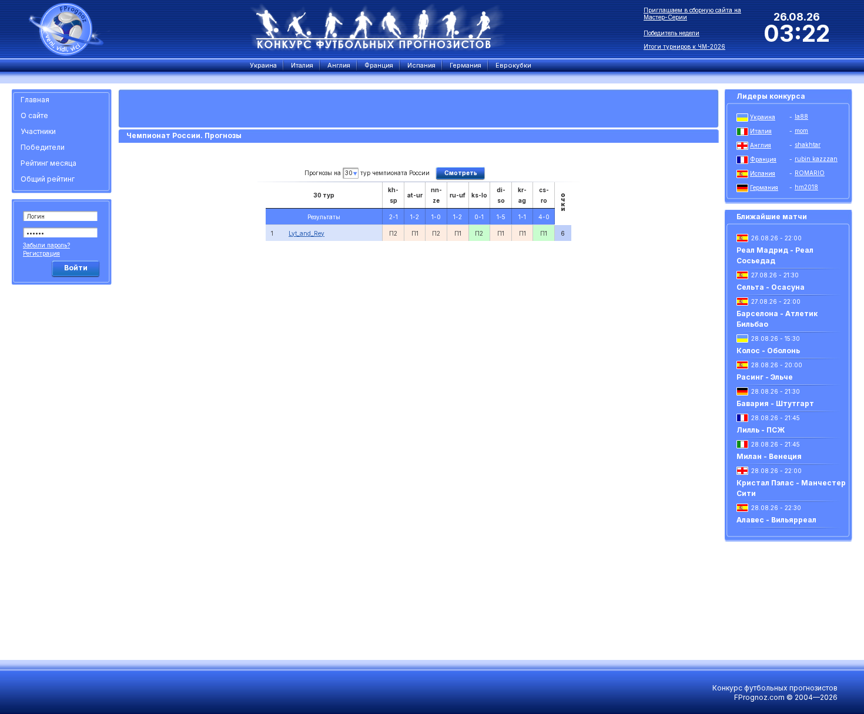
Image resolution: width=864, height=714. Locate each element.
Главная (35, 99)
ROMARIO (810, 172)
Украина (762, 116)
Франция (763, 159)
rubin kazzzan (816, 158)
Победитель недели (671, 32)
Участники (38, 131)
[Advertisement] (63, 467)
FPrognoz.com (759, 697)
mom (801, 130)
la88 (801, 116)
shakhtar (808, 144)
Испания (762, 173)
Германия (764, 187)
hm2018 (806, 186)
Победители (43, 147)
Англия (760, 145)
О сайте (34, 115)
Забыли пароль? (46, 245)
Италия (761, 131)
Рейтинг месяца (48, 163)
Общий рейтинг (48, 179)
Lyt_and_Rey (306, 233)
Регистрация (41, 253)
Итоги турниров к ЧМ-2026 (684, 46)
